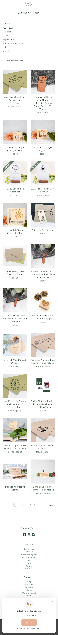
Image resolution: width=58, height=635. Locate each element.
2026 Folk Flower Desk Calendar (43, 190)
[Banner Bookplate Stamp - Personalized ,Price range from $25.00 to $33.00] (43, 471)
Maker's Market (29, 593)
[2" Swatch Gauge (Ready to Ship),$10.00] (43, 132)
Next (51, 505)
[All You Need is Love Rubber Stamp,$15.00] (43, 300)
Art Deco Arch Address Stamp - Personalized (43, 361)
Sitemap (29, 569)
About (29, 560)
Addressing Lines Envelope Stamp (15, 273)
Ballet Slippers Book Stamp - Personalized (15, 447)
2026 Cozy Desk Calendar (15, 190)
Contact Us (29, 549)
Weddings (29, 584)
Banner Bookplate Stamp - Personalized (42, 488)
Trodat (6, 35)
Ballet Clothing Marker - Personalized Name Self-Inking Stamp (43, 404)
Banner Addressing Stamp (15, 488)
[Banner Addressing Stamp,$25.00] (15, 471)
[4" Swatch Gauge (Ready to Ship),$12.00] (15, 215)
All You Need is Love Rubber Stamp (42, 317)
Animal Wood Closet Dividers (15, 361)
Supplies (29, 587)
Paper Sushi (8, 28)
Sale (29, 596)
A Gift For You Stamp (43, 230)
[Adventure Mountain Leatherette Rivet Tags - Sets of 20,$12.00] (15, 300)
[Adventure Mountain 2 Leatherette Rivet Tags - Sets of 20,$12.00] (43, 256)
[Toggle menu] (3, 3)
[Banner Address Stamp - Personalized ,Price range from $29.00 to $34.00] (43, 430)
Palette (6, 47)
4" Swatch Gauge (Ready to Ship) (15, 231)
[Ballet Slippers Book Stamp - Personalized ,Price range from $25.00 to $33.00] (15, 430)
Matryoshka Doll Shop (13, 43)
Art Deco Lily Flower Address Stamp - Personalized (15, 404)
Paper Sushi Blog (29, 557)
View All (6, 51)
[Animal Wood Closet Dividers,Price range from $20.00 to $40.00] (15, 345)
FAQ (29, 563)
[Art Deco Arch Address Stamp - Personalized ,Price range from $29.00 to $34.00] (43, 345)
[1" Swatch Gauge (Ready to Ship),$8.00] (15, 132)
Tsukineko (7, 32)
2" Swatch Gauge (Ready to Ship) (43, 149)
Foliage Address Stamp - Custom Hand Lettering (15, 100)
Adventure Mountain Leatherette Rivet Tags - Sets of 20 (15, 318)
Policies (29, 566)
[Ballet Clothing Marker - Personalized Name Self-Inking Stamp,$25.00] (43, 386)
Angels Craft (9, 39)
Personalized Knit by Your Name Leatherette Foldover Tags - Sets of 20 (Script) (42, 103)
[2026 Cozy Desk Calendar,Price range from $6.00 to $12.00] (15, 173)
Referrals (29, 552)
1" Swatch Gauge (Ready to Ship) (15, 149)
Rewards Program (29, 555)
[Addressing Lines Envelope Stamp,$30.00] (15, 256)
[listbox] (20, 61)
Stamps (29, 581)
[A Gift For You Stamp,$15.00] (43, 215)
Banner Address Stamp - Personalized (42, 447)
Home (29, 590)
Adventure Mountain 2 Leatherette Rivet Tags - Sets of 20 (43, 274)
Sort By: (7, 61)
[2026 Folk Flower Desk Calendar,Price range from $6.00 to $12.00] (43, 173)
